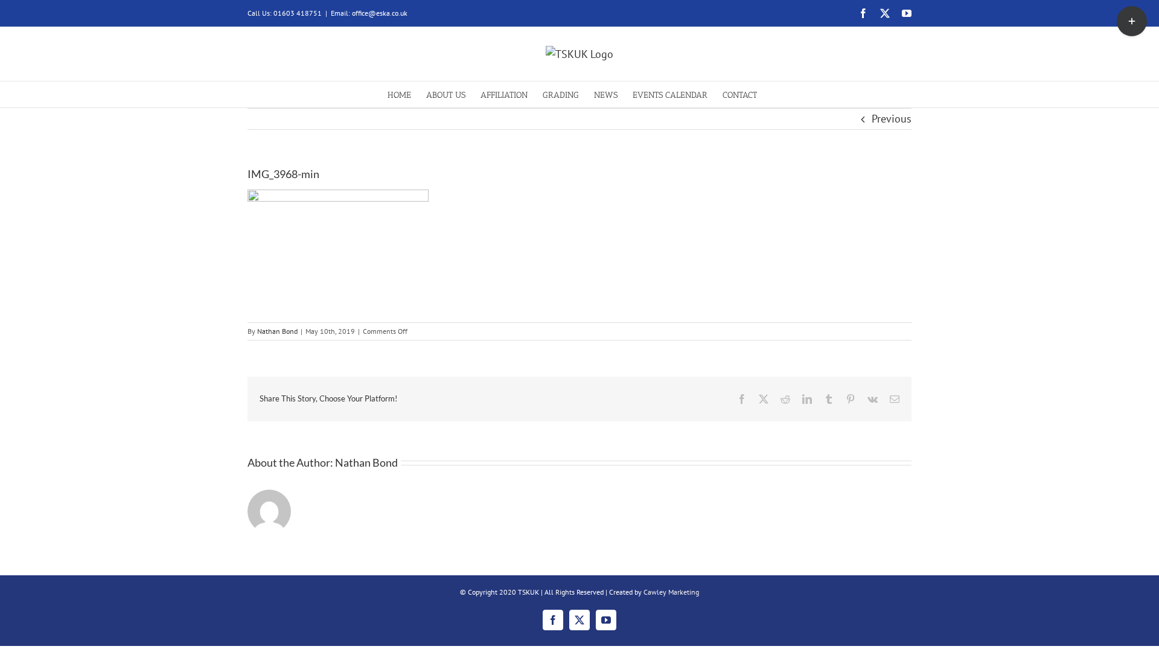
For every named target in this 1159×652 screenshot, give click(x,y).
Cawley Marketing (671, 591)
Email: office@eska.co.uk (369, 13)
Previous (892, 119)
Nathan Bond (277, 331)
